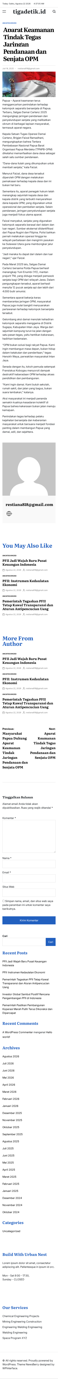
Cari (4, 936)
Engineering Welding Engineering (22, 1327)
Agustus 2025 (10, 1141)
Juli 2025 (8, 1148)
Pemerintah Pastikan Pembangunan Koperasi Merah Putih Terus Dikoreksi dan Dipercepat (27, 1009)
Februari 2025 (10, 1183)
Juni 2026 (8, 1070)
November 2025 (12, 1120)
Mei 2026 (8, 1077)
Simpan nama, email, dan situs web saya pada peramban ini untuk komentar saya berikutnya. (27, 904)
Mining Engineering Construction (22, 1321)
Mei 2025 (8, 1162)
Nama (6, 858)
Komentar (9, 818)
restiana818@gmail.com (29, 68)
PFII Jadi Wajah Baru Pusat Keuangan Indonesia (24, 562)
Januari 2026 (10, 1106)
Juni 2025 (8, 1155)
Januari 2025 (10, 1190)
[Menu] (4, 11)
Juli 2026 (8, 1063)
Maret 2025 (9, 1176)
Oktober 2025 (10, 1127)
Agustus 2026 (10, 1056)
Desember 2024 (12, 1198)
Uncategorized (9, 23)
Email (6, 872)
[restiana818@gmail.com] (29, 469)
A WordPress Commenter (17, 1032)
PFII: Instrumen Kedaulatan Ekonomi (25, 582)
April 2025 (8, 1169)
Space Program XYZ (14, 1338)
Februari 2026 (10, 1098)
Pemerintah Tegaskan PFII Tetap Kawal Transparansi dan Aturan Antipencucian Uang (27, 604)
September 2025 (12, 1134)
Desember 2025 (12, 1113)
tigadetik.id (29, 11)
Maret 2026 (9, 1091)
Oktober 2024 (10, 1212)
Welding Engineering (14, 1332)
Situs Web (8, 886)
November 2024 (12, 1205)
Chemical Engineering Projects (20, 1316)
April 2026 (8, 1084)
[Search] (54, 11)
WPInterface (9, 1368)
